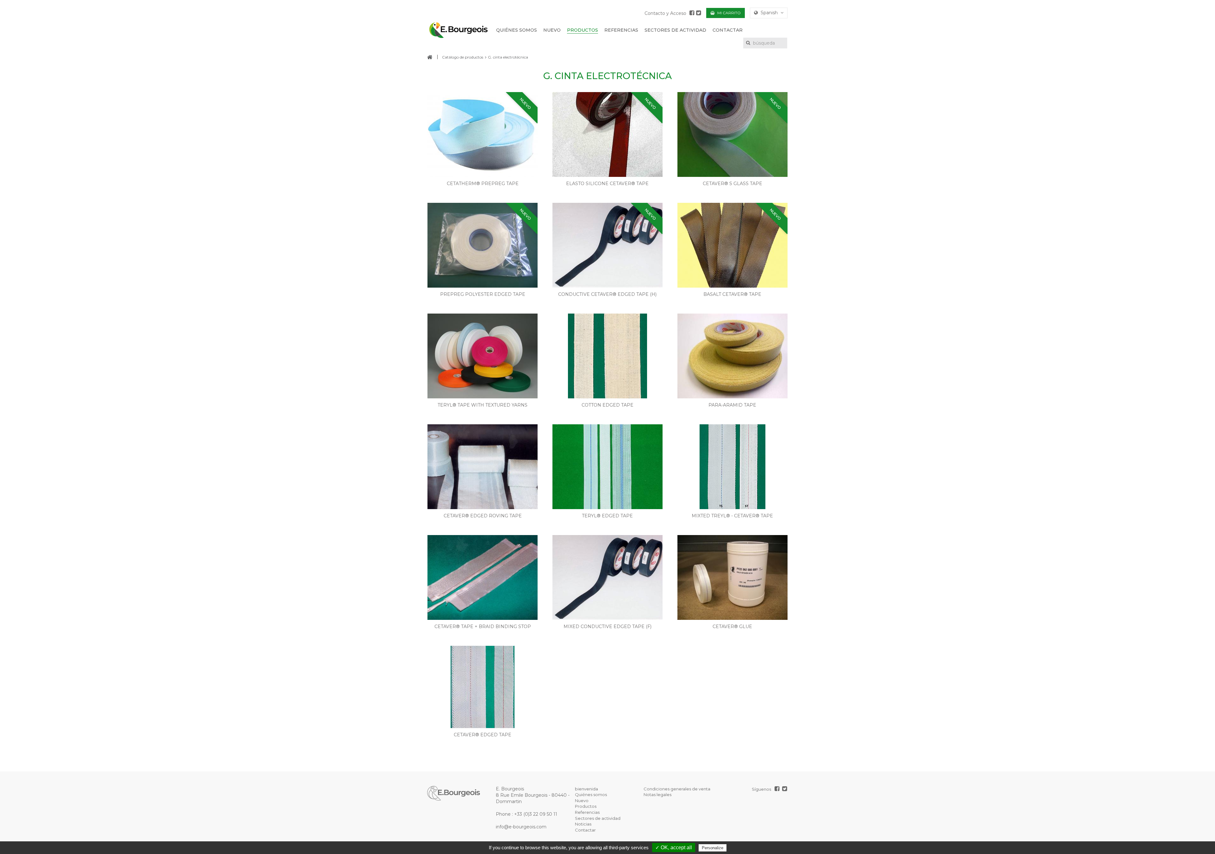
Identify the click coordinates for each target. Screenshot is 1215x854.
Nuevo (582, 800)
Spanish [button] (769, 13)
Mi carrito (728, 12)
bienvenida (586, 788)
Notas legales (657, 794)
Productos (585, 806)
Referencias (587, 812)
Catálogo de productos (462, 57)
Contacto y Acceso (665, 13)
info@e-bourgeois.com (521, 827)
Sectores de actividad (597, 818)
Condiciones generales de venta (677, 788)
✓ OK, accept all (673, 847)
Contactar (585, 829)
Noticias (583, 823)
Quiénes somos (591, 794)
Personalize (712, 847)
